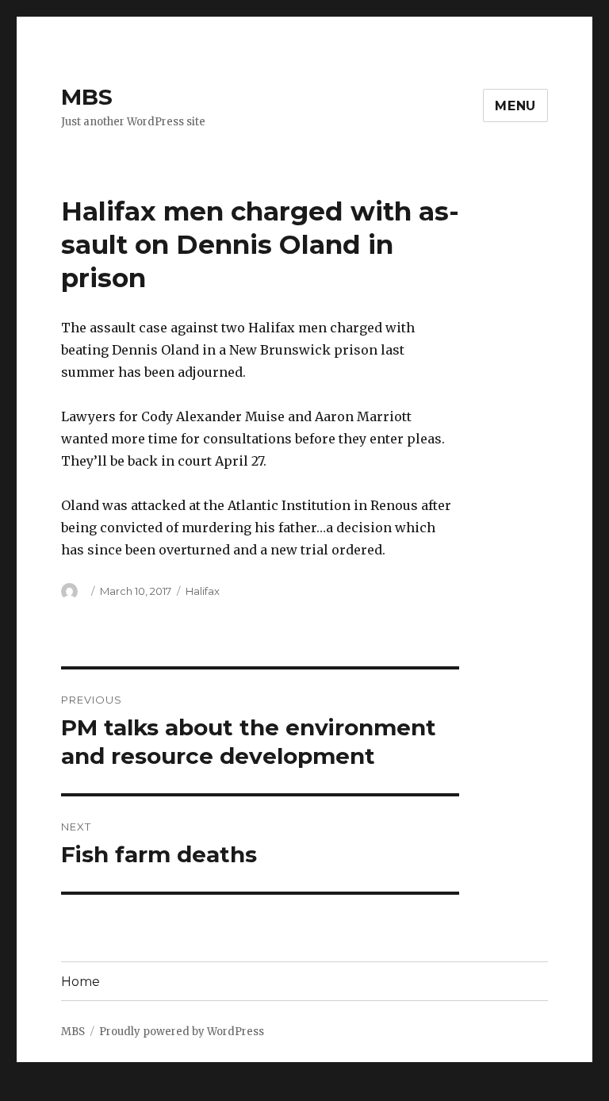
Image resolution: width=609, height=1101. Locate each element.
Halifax (203, 591)
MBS (87, 96)
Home (80, 981)
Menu (515, 105)
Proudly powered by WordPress (181, 1031)
